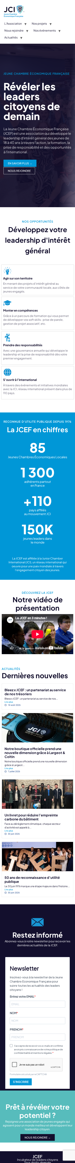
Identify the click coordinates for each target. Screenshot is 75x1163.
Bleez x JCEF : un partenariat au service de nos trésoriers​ (35, 692)
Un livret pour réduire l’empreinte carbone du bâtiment (31, 817)
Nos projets (39, 23)
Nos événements (44, 30)
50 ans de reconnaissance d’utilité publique (32, 879)
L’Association (13, 23)
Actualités (11, 37)
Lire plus (9, 702)
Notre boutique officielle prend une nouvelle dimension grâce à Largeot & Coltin (35, 753)
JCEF (37, 1156)
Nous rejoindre (14, 30)
